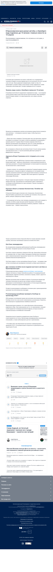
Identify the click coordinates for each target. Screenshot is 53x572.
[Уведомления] (48, 22)
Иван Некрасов (14, 333)
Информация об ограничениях (26, 519)
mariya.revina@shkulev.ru (22, 514)
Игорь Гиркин (44, 338)
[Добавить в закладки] (42, 47)
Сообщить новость (6, 477)
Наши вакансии (5, 495)
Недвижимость (5, 18)
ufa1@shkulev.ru (32, 506)
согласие (3, 4)
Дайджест (9, 338)
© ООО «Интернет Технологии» (26, 540)
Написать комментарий (15, 47)
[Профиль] (51, 22)
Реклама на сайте (6, 485)
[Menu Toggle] (1, 22)
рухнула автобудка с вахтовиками (33, 271)
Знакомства (13, 18)
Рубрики (3, 481)
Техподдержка (5, 488)
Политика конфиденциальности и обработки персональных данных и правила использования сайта (27, 525)
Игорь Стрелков (35, 338)
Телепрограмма (26, 18)
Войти (11, 376)
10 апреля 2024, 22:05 (10, 42)
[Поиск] (44, 22)
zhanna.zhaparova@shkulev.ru (22, 512)
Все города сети (5, 499)
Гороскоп (38, 18)
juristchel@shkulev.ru (40, 507)
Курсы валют (45, 18)
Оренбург (22, 338)
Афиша (33, 18)
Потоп (28, 338)
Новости (16, 338)
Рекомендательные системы (26, 523)
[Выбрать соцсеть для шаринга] (45, 47)
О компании (4, 492)
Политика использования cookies (26, 521)
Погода (19, 18)
